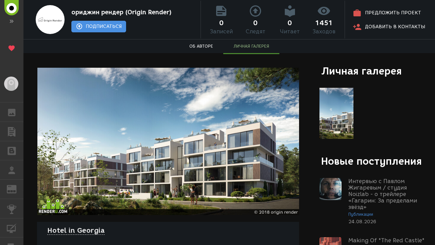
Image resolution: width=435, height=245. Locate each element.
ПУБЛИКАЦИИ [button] (11, 131)
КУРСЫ (11, 228)
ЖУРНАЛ (15, 188)
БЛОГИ (11, 150)
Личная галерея (361, 71)
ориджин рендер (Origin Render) (121, 12)
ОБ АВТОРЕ (201, 46)
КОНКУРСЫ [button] (11, 208)
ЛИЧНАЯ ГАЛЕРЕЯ (251, 46)
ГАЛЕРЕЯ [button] (11, 111)
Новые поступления (371, 161)
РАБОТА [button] (11, 169)
